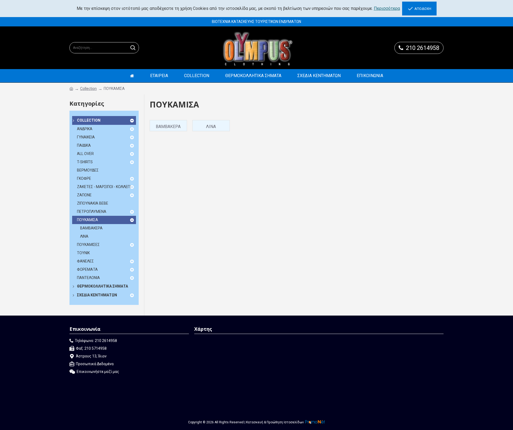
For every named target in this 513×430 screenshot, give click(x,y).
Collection (88, 88)
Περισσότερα (387, 8)
